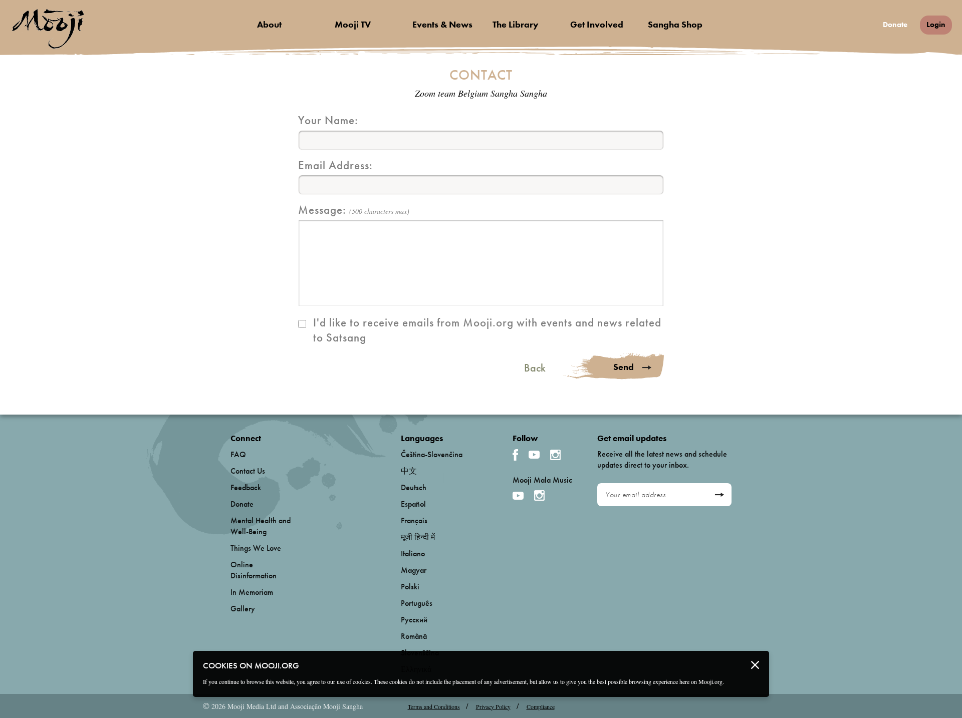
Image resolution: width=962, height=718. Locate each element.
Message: (353, 209)
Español (413, 504)
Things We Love (255, 548)
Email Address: (335, 165)
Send (623, 367)
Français (414, 520)
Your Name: (328, 120)
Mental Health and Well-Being (260, 526)
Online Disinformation (253, 570)
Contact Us (247, 471)
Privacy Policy (493, 706)
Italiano (413, 553)
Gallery (242, 608)
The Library (516, 24)
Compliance (541, 706)
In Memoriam (251, 592)
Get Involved (596, 24)
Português (416, 603)
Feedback (245, 487)
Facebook (515, 455)
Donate (895, 25)
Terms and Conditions (434, 706)
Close (755, 665)
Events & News (442, 24)
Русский (414, 619)
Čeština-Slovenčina (431, 454)
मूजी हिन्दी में (418, 537)
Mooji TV (353, 24)
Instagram (555, 455)
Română (414, 636)
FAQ (238, 454)
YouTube (534, 455)
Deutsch (413, 487)
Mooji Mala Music (542, 480)
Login (935, 25)
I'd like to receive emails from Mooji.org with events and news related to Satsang (487, 330)
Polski (410, 586)
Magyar (413, 570)
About (269, 24)
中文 (409, 471)
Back (535, 368)
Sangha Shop (675, 24)
